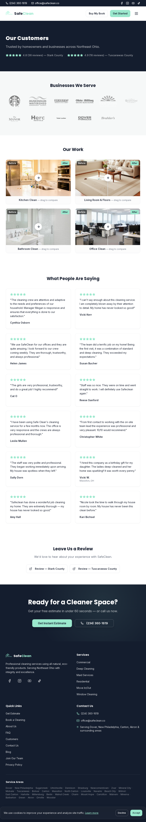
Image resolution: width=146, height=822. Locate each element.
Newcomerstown (100, 788)
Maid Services (85, 675)
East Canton (12, 794)
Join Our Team (14, 758)
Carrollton (102, 794)
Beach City (110, 791)
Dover (9, 788)
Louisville (86, 791)
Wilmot (122, 791)
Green (22, 797)
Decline (122, 813)
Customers (12, 739)
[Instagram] (127, 3)
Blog (8, 751)
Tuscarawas (23, 791)
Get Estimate (13, 713)
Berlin (49, 794)
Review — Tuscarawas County (97, 568)
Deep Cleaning (85, 668)
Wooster (51, 797)
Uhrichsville (56, 788)
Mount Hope (87, 794)
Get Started (120, 13)
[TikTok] (138, 3)
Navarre (98, 791)
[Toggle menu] (136, 13)
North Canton (71, 791)
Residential (83, 681)
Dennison (70, 788)
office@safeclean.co (47, 3)
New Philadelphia (24, 788)
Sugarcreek (42, 788)
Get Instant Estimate (52, 623)
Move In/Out (84, 687)
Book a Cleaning (15, 719)
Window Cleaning (87, 694)
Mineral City (125, 788)
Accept (136, 813)
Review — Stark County (49, 568)
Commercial (83, 662)
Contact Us (12, 745)
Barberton (11, 797)
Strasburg (83, 788)
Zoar (113, 788)
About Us (11, 726)
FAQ (8, 732)
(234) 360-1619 (18, 3)
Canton (45, 791)
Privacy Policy (14, 764)
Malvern (114, 794)
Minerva (125, 794)
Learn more (91, 812)
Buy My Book (97, 13)
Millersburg (38, 794)
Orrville (40, 797)
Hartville (25, 794)
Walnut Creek (62, 794)
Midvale (10, 791)
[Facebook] (121, 3)
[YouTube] (133, 3)
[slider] (38, 178)
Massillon (57, 791)
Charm (75, 794)
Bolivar (35, 791)
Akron (31, 797)
